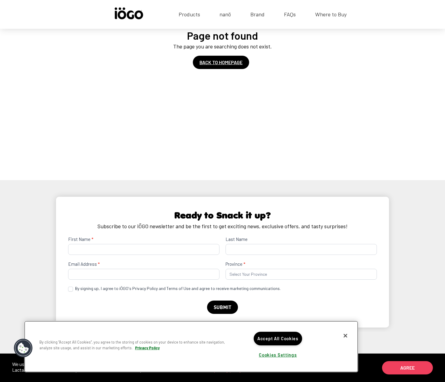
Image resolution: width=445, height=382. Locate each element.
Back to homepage (220, 62)
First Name (80, 239)
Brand (257, 14)
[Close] (345, 335)
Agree (407, 367)
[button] (23, 348)
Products (189, 14)
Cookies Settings (278, 354)
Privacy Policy (147, 347)
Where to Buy (331, 14)
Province (235, 264)
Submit (222, 307)
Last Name (237, 239)
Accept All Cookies (277, 338)
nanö (225, 14)
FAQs (290, 14)
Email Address (84, 264)
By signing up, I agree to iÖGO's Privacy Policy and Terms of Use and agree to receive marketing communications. (177, 288)
